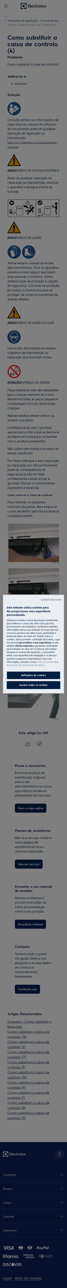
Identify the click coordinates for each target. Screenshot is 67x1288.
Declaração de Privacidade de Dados (25, 665)
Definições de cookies (33, 675)
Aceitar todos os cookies (33, 684)
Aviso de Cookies (46, 661)
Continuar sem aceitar (51, 599)
